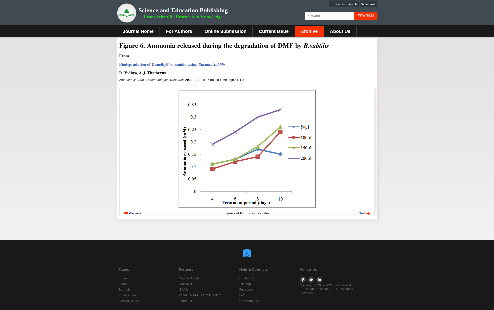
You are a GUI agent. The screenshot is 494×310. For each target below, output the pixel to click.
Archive (309, 31)
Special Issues (128, 301)
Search (366, 16)
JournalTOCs (188, 301)
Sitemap (245, 284)
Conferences (127, 295)
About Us (340, 31)
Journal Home (138, 31)
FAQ (242, 295)
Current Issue (274, 31)
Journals (124, 289)
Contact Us (247, 278)
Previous (135, 213)
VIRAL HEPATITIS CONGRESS (200, 295)
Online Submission (225, 31)
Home (122, 278)
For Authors (179, 31)
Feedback (246, 289)
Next (362, 213)
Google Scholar (190, 278)
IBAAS (183, 289)
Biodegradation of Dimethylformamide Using (172, 64)
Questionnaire (249, 301)
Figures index (259, 213)
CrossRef (185, 284)
